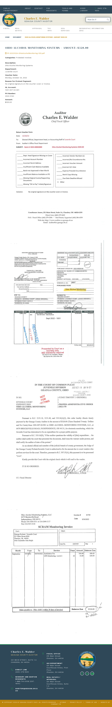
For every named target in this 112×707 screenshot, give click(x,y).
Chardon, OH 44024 (20, 662)
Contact (38, 8)
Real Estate (18, 29)
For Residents (51, 9)
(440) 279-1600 (101, 9)
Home (7, 37)
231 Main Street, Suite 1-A (24, 660)
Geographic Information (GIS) (91, 29)
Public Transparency (10, 9)
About (28, 8)
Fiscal (6, 28)
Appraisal (37, 28)
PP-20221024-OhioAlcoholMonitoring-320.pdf (25, 53)
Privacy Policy (76, 702)
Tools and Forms (67, 9)
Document (17, 37)
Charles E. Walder (36, 18)
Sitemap (63, 702)
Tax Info (49, 29)
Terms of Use (91, 702)
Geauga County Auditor (38, 21)
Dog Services (65, 29)
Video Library (84, 9)
